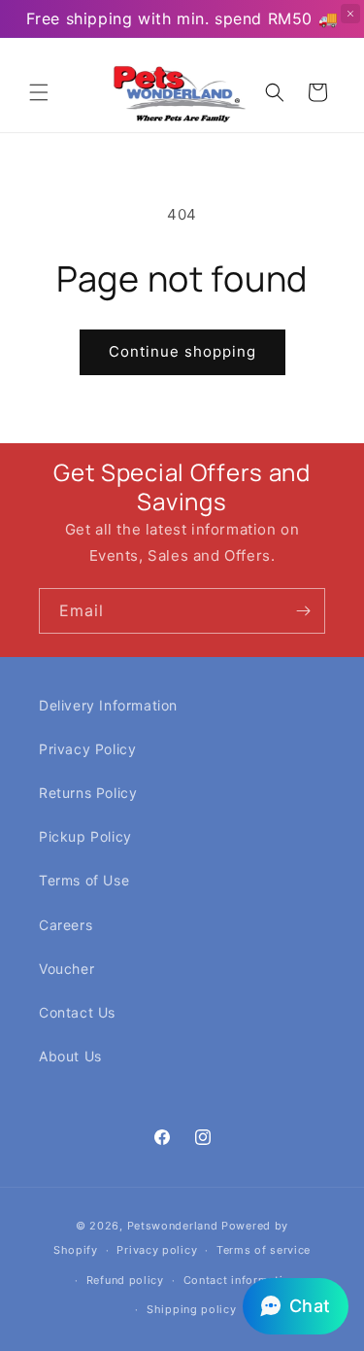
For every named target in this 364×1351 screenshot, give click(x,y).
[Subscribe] (302, 611)
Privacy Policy (87, 749)
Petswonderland (172, 1225)
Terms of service (263, 1250)
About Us (70, 1056)
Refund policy (125, 1280)
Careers (65, 925)
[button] (38, 92)
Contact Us (77, 1012)
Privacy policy (156, 1250)
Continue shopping (182, 351)
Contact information (240, 1280)
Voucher (66, 968)
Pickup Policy (85, 836)
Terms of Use (84, 880)
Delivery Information (108, 705)
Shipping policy (192, 1309)
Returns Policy (88, 792)
